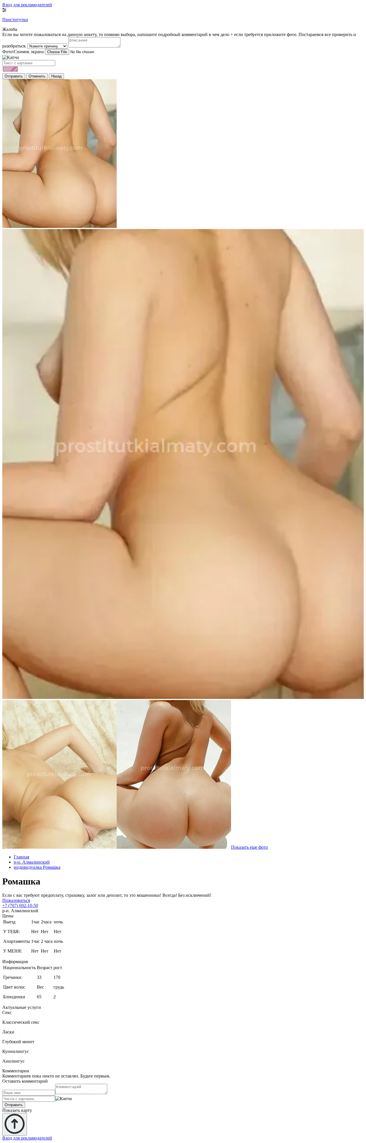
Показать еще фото (249, 847)
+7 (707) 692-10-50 (20, 905)
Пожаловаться (16, 900)
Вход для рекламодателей (27, 4)
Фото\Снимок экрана (23, 51)
